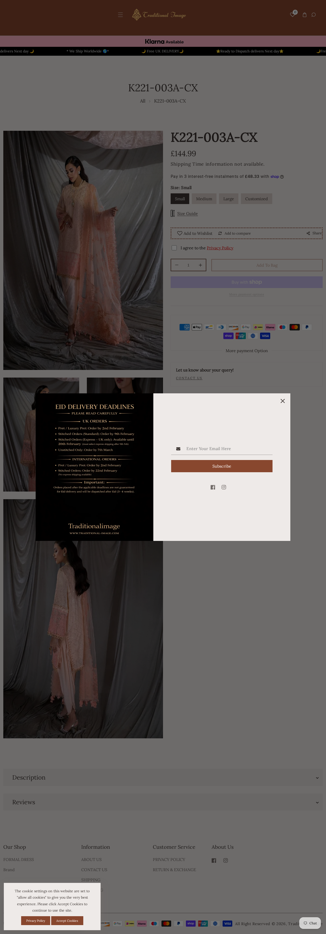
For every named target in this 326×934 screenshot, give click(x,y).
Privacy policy (35, 921)
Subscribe (221, 466)
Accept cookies (67, 921)
